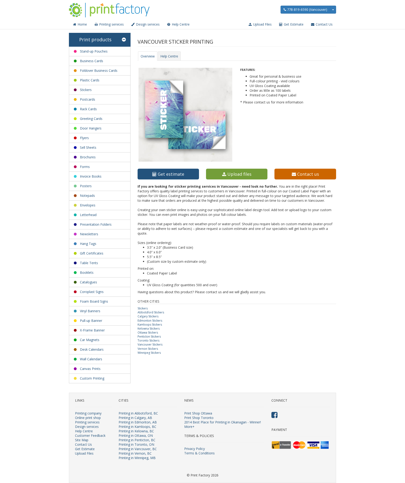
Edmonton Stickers (150, 321)
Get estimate (170, 174)
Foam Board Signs (94, 301)
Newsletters (89, 234)
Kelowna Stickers (149, 329)
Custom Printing (92, 378)
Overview (148, 56)
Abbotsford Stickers (151, 312)
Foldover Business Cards (98, 70)
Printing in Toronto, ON (136, 444)
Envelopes (87, 205)
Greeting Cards (91, 118)
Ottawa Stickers (148, 333)
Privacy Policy (194, 448)
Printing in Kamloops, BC (137, 426)
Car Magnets (89, 340)
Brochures (88, 157)
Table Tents (89, 263)
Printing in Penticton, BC (137, 440)
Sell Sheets (88, 147)
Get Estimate (293, 24)
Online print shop (88, 417)
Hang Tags (88, 243)
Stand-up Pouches (94, 51)
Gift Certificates (91, 253)
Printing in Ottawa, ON (136, 435)
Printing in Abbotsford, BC (138, 413)
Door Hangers (90, 128)
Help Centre (180, 24)
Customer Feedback (90, 435)
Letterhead (88, 215)
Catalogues (88, 282)
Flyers (84, 138)
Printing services (111, 24)
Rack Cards (88, 109)
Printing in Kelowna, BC (136, 431)
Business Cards (91, 61)
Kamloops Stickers (150, 325)
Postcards (87, 99)
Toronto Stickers (148, 340)
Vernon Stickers (148, 349)
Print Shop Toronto (199, 417)
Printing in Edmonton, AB (138, 422)
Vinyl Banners (90, 311)
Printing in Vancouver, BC (138, 449)
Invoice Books (90, 176)
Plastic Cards (89, 80)
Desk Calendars (92, 349)
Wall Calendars (91, 359)
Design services (147, 24)
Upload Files (262, 24)
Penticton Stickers (149, 336)
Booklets (87, 272)
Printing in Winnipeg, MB (137, 458)
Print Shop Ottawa (198, 413)
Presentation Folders (96, 224)
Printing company (88, 413)
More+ (189, 426)
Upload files (238, 174)
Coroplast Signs (92, 291)
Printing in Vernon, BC (135, 453)
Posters (86, 186)
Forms (85, 166)
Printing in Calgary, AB (135, 417)
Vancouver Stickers (150, 344)
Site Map (81, 440)
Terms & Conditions (199, 453)
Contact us (307, 174)
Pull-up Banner (91, 320)
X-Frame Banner (92, 330)
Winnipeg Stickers (149, 353)
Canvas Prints (90, 368)
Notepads (87, 195)
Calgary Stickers (148, 316)
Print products (95, 39)
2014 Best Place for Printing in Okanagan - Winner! (222, 422)
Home (82, 24)
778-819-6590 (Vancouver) (306, 9)
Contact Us (324, 24)
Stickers (86, 89)
